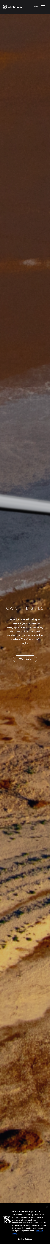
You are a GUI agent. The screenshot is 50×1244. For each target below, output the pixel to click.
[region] (25, 1223)
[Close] (47, 1207)
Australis (25, 659)
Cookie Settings (25, 1239)
